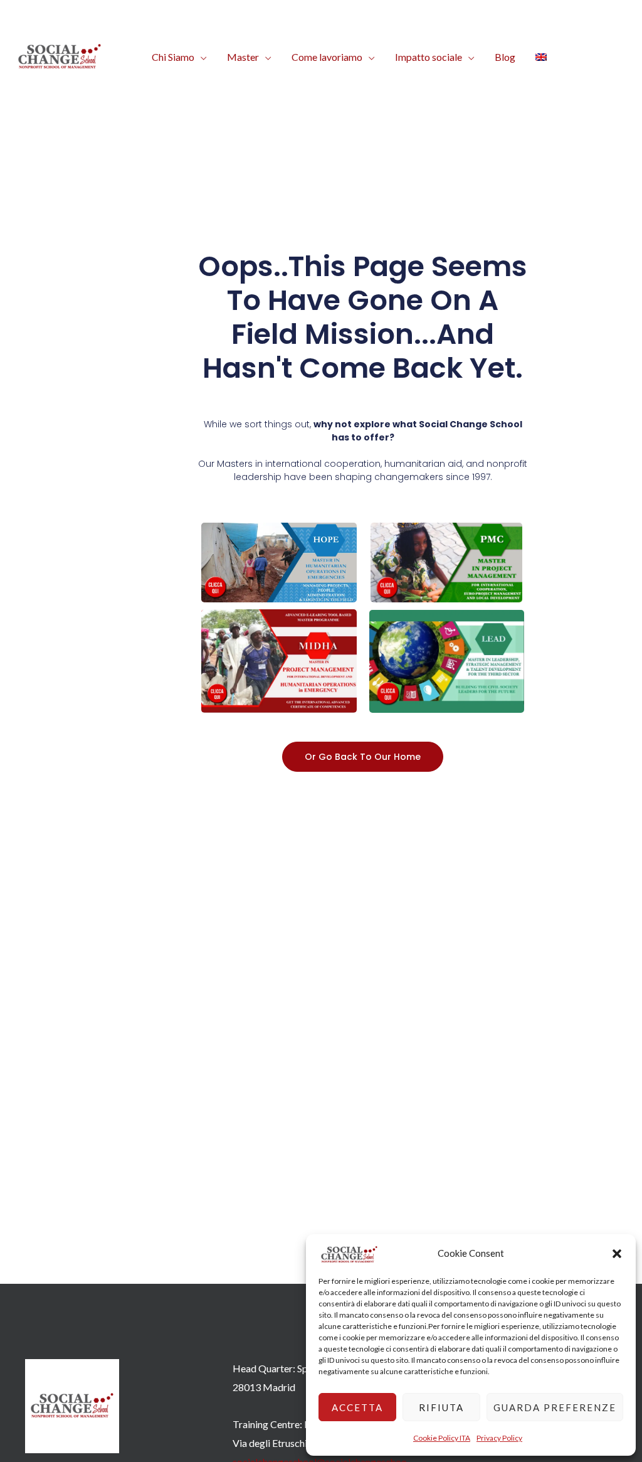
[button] (617, 1253)
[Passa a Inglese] (541, 57)
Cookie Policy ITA (441, 1438)
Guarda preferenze (554, 1407)
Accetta (357, 1407)
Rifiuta (441, 1407)
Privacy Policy (499, 1438)
